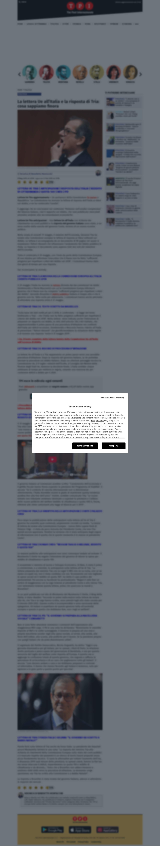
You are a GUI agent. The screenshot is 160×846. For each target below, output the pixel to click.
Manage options (85, 446)
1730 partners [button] (52, 412)
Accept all (113, 446)
